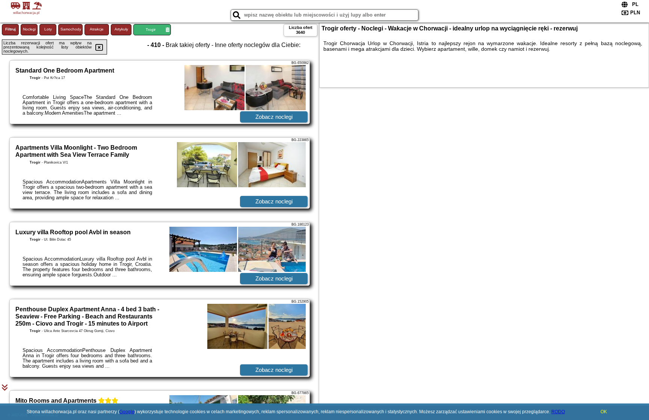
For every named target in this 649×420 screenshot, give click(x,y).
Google (126, 411)
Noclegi (29, 29)
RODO (558, 411)
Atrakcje (97, 29)
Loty (48, 29)
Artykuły (121, 29)
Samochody (70, 29)
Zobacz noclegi (274, 117)
